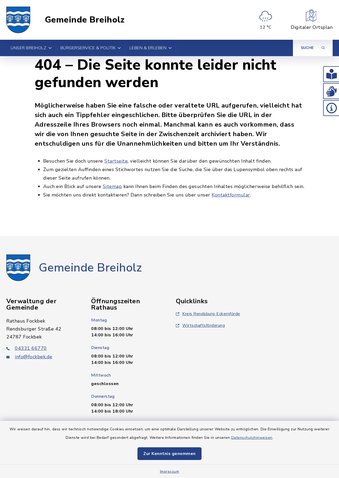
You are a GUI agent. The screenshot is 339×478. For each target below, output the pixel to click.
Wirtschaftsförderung (203, 325)
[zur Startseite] (18, 20)
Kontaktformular (231, 195)
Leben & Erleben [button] (148, 48)
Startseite (116, 161)
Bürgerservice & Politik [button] (88, 48)
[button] (331, 74)
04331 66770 (31, 348)
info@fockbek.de (33, 357)
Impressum (169, 471)
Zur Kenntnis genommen (169, 454)
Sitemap (112, 186)
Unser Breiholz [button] (28, 48)
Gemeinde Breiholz (85, 20)
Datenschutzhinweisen (252, 437)
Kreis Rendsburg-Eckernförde (211, 314)
